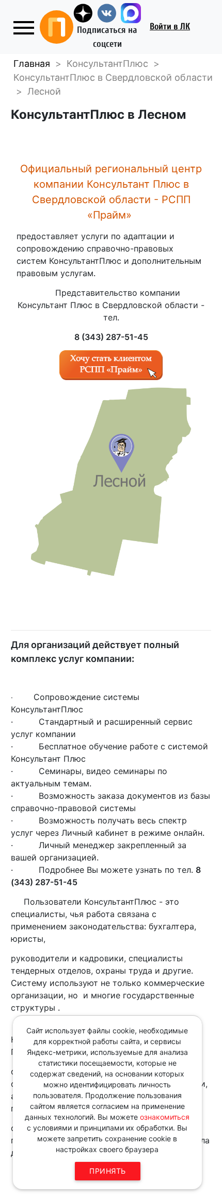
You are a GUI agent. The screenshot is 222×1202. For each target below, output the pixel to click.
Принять (107, 1171)
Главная (31, 63)
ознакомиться (164, 1117)
